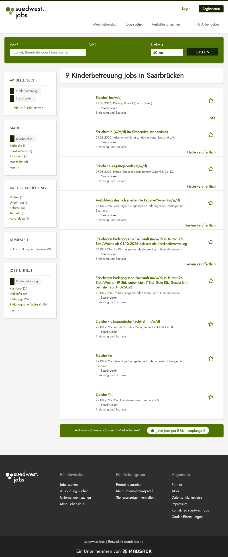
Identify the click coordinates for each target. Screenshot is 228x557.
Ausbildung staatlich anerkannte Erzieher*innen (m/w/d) (138, 200)
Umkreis (157, 44)
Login (186, 8)
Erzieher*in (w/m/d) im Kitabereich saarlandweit (132, 131)
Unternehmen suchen (75, 497)
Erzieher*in (104, 394)
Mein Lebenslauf (105, 24)
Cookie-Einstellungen (187, 516)
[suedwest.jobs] (25, 12)
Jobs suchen (134, 24)
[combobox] (48, 52)
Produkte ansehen (129, 484)
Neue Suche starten (28, 107)
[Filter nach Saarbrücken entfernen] (12, 138)
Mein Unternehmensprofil (134, 491)
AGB (175, 491)
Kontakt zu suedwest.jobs (190, 510)
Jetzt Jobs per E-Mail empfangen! (181, 430)
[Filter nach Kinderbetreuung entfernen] (12, 281)
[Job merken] (212, 100)
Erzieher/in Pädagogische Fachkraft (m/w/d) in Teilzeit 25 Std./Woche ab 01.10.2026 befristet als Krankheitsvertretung (141, 241)
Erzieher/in (104, 355)
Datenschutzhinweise (187, 497)
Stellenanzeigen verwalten (135, 497)
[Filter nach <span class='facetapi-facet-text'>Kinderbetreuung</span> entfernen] (12, 91)
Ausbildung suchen (166, 24)
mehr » (14, 167)
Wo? (93, 44)
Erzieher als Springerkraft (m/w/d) (121, 165)
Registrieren (211, 8)
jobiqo (139, 541)
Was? (14, 44)
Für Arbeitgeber (207, 24)
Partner (177, 484)
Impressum (179, 503)
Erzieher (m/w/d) (109, 97)
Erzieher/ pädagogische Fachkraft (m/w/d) (128, 321)
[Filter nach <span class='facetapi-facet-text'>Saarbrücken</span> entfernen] (12, 98)
